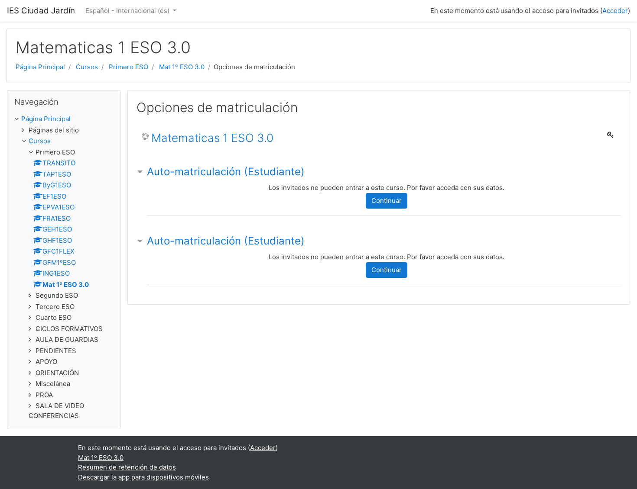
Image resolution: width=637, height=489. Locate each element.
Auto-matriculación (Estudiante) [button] (226, 171)
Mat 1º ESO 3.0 (182, 67)
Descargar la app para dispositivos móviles (143, 477)
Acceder (615, 10)
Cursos (87, 67)
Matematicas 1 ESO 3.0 (212, 138)
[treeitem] (63, 119)
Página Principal (40, 67)
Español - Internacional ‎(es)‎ (128, 10)
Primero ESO (128, 67)
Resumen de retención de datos (127, 467)
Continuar (386, 200)
